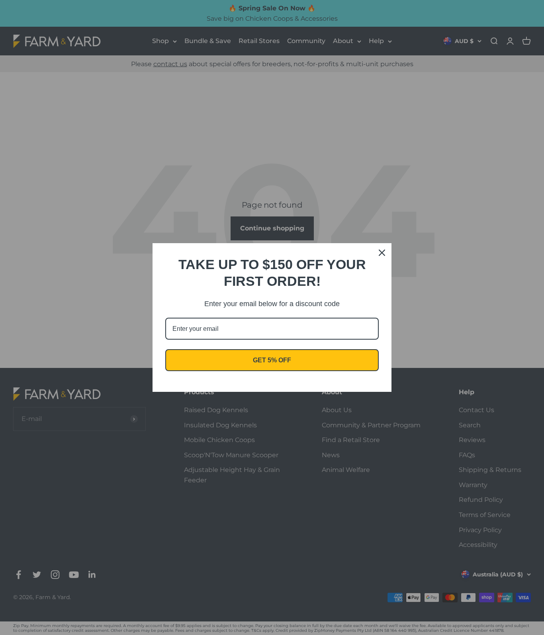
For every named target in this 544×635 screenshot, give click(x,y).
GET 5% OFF (272, 360)
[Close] (381, 252)
